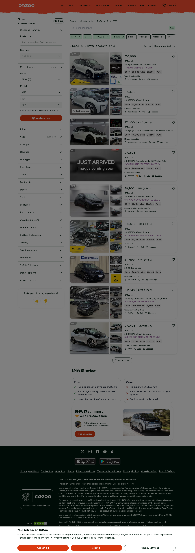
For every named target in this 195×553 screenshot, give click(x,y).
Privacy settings (150, 548)
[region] (97, 539)
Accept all (43, 548)
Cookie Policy (88, 537)
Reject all (96, 548)
